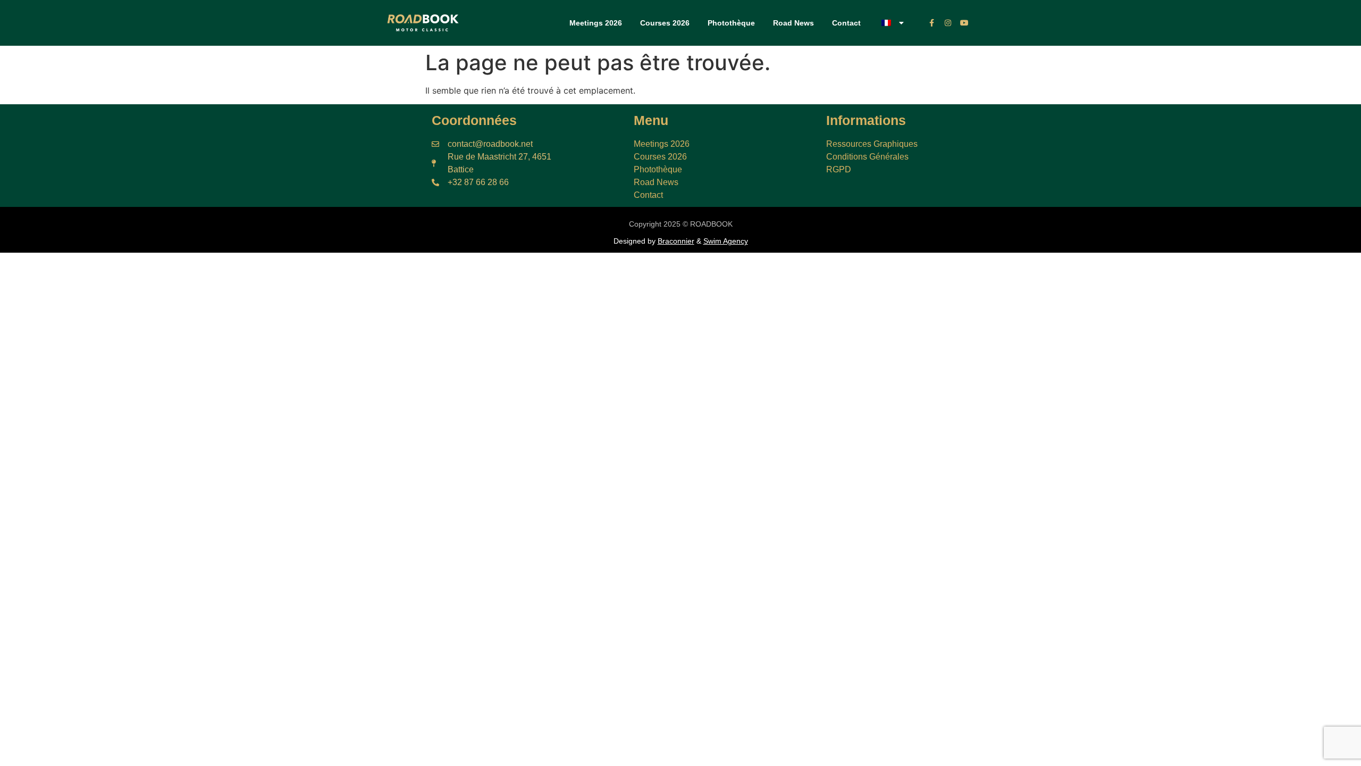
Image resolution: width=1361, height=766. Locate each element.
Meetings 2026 (595, 23)
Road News (793, 23)
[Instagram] (948, 23)
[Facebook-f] (931, 23)
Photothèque (731, 23)
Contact (846, 23)
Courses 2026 (665, 23)
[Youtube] (964, 23)
